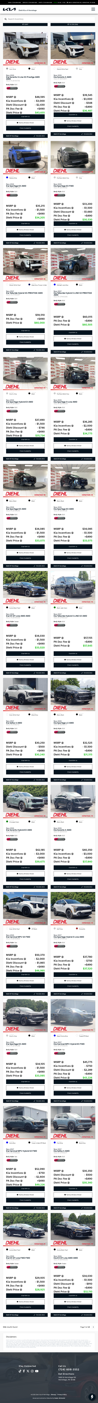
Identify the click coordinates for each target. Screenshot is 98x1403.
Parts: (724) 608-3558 (45, 2)
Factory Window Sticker (26, 123)
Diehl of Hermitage (12, 136)
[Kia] (9, 9)
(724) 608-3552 (68, 1369)
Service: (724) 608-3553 (30, 2)
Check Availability (25, 128)
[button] (46, 48)
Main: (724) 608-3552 (14, 2)
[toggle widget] (92, 1397)
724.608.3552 (40, 136)
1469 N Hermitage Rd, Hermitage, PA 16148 (81, 2)
